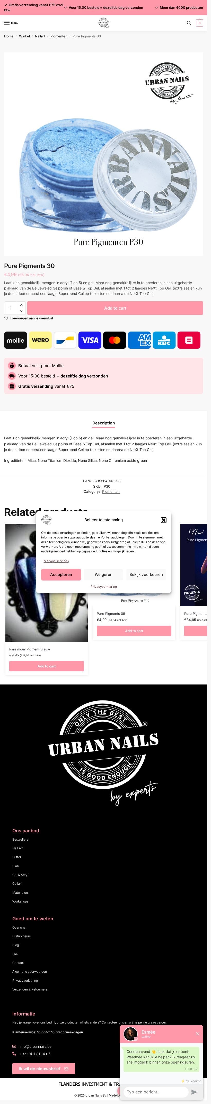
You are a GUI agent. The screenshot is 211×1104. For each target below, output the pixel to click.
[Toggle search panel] (189, 23)
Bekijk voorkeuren (146, 574)
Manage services (56, 561)
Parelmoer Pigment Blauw (29, 649)
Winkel (24, 36)
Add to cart (115, 308)
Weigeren (103, 574)
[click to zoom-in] (105, 154)
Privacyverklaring (104, 587)
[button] (163, 520)
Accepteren (61, 574)
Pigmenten (58, 36)
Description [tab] (103, 423)
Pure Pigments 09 (111, 613)
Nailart (40, 36)
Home (9, 36)
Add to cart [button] (47, 666)
